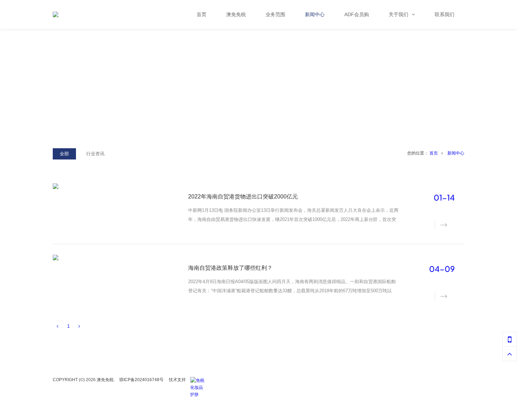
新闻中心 (455, 153)
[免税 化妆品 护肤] (199, 380)
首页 (433, 153)
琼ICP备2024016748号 (141, 379)
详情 (439, 224)
